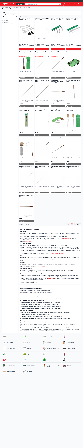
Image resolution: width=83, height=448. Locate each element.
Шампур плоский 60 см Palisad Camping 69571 (41, 52)
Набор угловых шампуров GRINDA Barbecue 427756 (42, 110)
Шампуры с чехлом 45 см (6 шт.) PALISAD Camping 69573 (57, 19)
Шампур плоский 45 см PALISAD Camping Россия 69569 (41, 138)
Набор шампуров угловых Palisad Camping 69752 (73, 110)
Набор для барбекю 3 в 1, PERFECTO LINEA (24, 19)
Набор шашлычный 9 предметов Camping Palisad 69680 (73, 52)
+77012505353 (23, 329)
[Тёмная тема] (80, 1)
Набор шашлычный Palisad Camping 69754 (25, 138)
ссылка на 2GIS (66, 238)
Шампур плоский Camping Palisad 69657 (42, 167)
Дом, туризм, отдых (10, 7)
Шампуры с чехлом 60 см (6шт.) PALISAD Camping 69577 (73, 19)
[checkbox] (2, 20)
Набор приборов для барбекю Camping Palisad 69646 (25, 110)
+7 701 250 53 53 (44, 327)
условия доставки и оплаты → (57, 253)
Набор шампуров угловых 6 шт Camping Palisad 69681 (57, 110)
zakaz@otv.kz (51, 278)
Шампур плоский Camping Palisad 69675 (26, 196)
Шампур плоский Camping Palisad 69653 (58, 52)
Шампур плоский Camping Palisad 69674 (73, 167)
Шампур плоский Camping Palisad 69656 (26, 167)
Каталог (3, 7)
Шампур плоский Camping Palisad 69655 (73, 138)
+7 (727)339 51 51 (36, 327)
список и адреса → (42, 266)
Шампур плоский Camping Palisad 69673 (58, 167)
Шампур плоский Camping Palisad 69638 (58, 138)
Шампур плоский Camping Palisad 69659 (42, 81)
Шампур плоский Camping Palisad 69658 (26, 81)
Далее (78, 224)
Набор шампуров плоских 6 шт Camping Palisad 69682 (25, 52)
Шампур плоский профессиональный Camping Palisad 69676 (57, 81)
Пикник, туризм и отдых (20, 7)
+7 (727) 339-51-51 (52, 281)
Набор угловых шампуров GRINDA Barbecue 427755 (42, 19)
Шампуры (28, 7)
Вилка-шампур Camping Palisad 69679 (73, 81)
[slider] (3, 16)
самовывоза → (28, 241)
